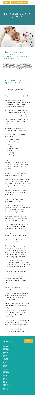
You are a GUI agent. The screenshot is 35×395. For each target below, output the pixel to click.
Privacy (18, 340)
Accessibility (17, 346)
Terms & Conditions (18, 343)
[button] (32, 2)
